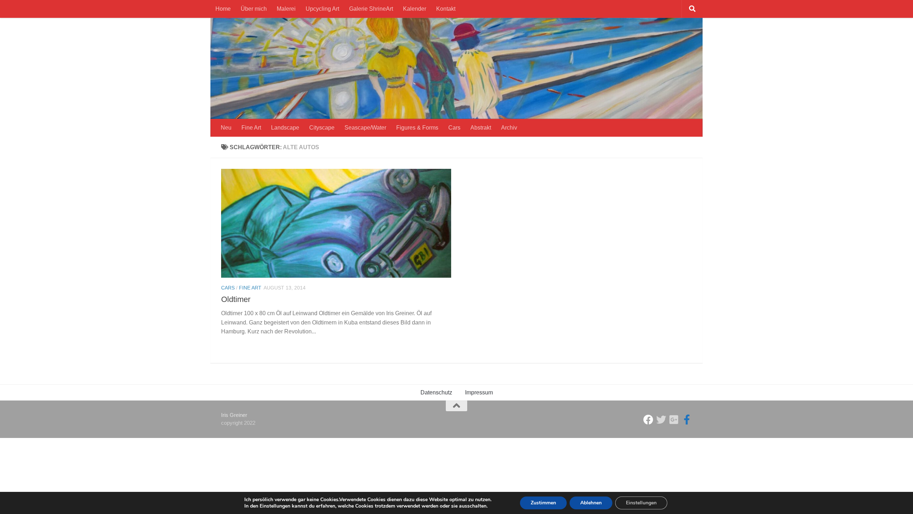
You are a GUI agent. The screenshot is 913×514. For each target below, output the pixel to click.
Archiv (509, 128)
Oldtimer (235, 299)
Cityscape (322, 128)
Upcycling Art (322, 9)
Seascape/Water (365, 128)
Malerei (286, 9)
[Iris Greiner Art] (687, 420)
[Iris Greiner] (674, 420)
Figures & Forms (417, 128)
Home (223, 9)
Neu (226, 128)
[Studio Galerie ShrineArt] (648, 420)
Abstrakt (480, 128)
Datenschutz (436, 392)
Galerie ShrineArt (371, 9)
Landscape (285, 128)
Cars (454, 128)
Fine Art (251, 128)
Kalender (414, 9)
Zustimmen (543, 502)
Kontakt (445, 9)
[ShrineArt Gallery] (661, 420)
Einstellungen (641, 502)
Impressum (479, 392)
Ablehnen (591, 502)
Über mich (254, 9)
